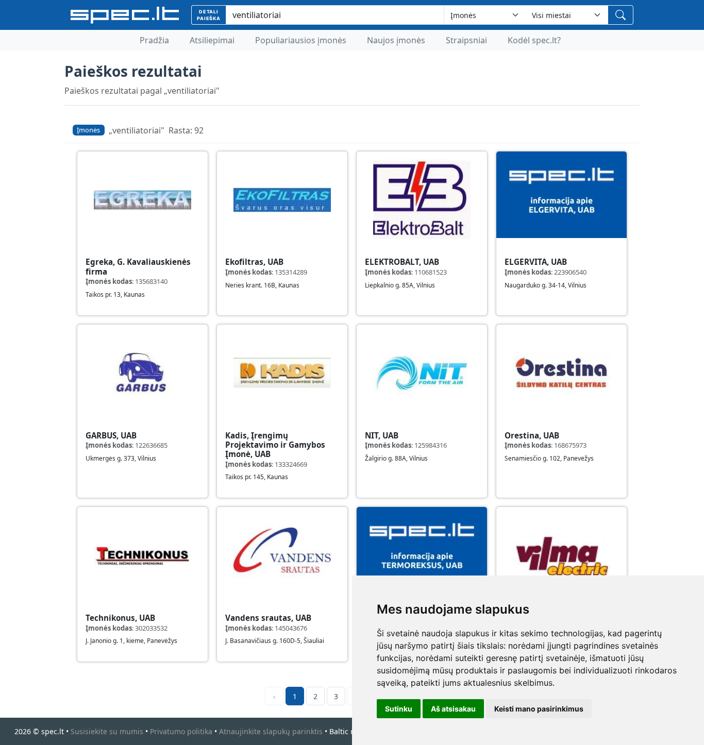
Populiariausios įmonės (300, 40)
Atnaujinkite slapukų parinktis (271, 731)
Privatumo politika (181, 731)
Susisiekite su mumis (107, 731)
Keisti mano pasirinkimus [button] (538, 708)
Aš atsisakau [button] (453, 708)
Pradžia (154, 40)
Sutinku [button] (398, 708)
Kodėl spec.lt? (534, 40)
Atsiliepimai (212, 40)
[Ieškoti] (620, 15)
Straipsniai (466, 40)
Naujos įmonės (396, 40)
